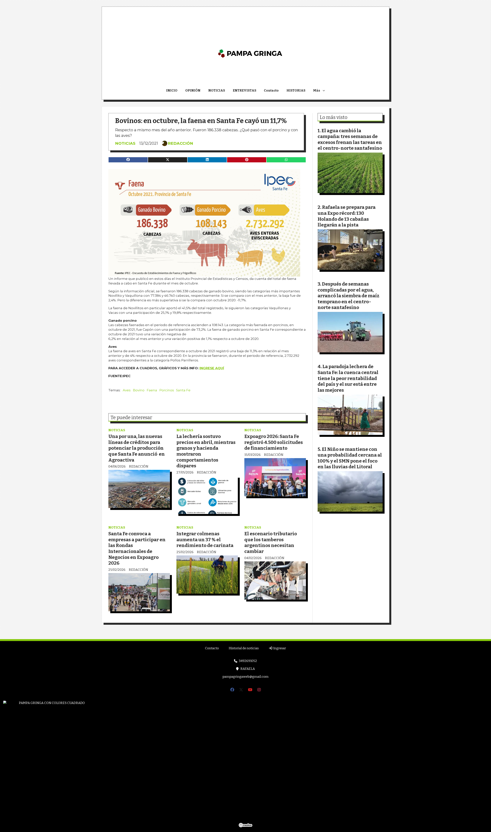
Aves (127, 390)
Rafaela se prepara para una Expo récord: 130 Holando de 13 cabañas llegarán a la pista (347, 216)
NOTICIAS (216, 90)
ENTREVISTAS (244, 90)
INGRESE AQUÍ (211, 368)
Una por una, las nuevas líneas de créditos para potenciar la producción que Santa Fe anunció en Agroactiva (136, 448)
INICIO (171, 90)
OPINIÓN (192, 90)
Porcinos (166, 390)
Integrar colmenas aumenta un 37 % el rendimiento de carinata (204, 539)
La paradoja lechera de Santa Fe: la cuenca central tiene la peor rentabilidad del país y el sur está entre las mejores (348, 378)
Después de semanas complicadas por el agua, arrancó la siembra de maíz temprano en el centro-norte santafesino (348, 295)
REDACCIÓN (180, 143)
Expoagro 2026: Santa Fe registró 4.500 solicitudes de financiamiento (273, 442)
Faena (152, 390)
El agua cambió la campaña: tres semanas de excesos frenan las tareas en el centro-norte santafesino (350, 139)
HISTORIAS (296, 90)
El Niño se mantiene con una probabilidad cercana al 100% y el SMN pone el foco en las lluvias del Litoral (350, 458)
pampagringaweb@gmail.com (245, 677)
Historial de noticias (244, 648)
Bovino (138, 390)
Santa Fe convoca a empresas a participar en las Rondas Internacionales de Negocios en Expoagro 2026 (137, 548)
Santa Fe (183, 390)
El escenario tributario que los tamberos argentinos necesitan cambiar (270, 542)
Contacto (271, 90)
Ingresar (279, 648)
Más (316, 90)
